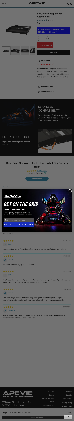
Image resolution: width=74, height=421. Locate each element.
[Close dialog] (70, 190)
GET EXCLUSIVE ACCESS (18, 224)
